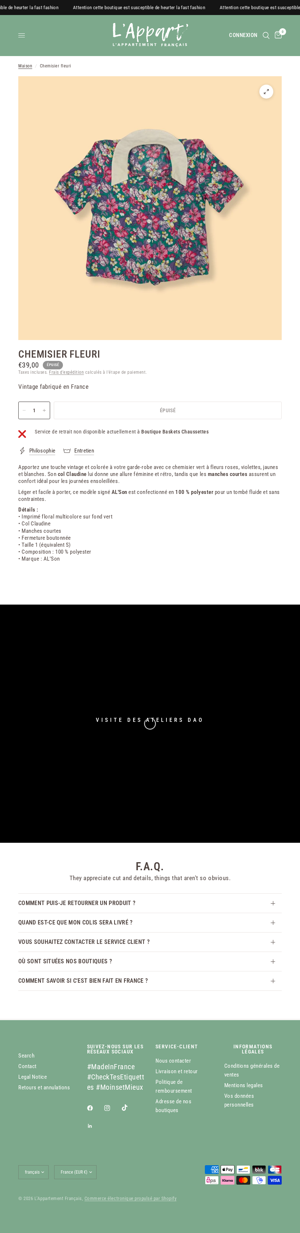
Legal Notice (32, 1077)
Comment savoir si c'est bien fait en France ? (83, 980)
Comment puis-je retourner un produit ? (76, 903)
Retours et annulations (44, 1087)
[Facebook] (95, 1108)
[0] (277, 35)
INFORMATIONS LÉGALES (253, 1049)
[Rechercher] (266, 35)
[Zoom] (266, 92)
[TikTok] (130, 1108)
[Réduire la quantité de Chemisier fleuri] (24, 410)
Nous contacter (173, 1060)
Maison (25, 66)
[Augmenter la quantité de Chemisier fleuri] (44, 410)
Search (26, 1055)
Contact (27, 1066)
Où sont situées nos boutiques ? (65, 961)
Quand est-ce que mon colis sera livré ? (75, 922)
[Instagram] (112, 1108)
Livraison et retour (176, 1071)
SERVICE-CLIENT (176, 1046)
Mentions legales (243, 1085)
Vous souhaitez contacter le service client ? (84, 941)
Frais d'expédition (66, 372)
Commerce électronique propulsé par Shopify (130, 1198)
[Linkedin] (95, 1126)
